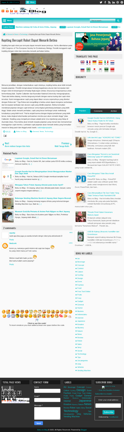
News (42, 131)
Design (80, 278)
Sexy (79, 347)
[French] (89, 64)
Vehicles (80, 367)
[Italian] (107, 64)
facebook (105, 2)
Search (118, 21)
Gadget (80, 301)
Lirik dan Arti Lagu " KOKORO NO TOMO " (104, 137)
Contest (80, 268)
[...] (30, 164)
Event (79, 281)
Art (78, 259)
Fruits (79, 295)
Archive (114, 111)
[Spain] (101, 64)
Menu (32, 2)
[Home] (4, 34)
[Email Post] (4, 136)
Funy (79, 298)
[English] (83, 64)
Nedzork (12, 243)
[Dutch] (113, 64)
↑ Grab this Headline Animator (109, 390)
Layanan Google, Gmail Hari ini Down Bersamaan (84, 27)
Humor (80, 308)
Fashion (80, 285)
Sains (79, 344)
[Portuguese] (89, 71)
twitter (101, 2)
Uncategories (82, 360)
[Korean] (101, 71)
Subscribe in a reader (103, 394)
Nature (80, 331)
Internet (80, 318)
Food (79, 288)
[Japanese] (95, 71)
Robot (79, 341)
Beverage (81, 262)
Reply (11, 240)
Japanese (81, 321)
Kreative (80, 324)
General (36, 131)
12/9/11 (70, 243)
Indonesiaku (82, 314)
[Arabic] (107, 71)
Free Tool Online (83, 291)
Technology (49, 131)
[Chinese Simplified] (113, 71)
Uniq (79, 364)
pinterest (122, 2)
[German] (95, 64)
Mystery (80, 328)
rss (109, 2)
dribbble (118, 2)
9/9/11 (70, 232)
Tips (79, 357)
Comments (98, 111)
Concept (80, 265)
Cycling (80, 275)
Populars (82, 111)
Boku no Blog (21, 131)
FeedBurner (113, 417)
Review (80, 338)
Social (79, 351)
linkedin (113, 2)
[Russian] (83, 71)
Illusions (80, 311)
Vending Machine (84, 370)
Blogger (84, 430)
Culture (80, 272)
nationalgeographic (44, 127)
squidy (12, 233)
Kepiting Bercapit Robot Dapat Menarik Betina (29, 40)
